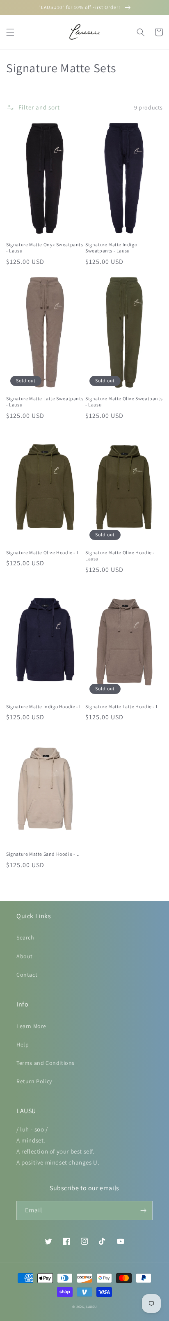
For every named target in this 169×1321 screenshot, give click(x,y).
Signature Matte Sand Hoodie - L (42, 854)
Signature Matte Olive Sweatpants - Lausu (123, 401)
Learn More (31, 1026)
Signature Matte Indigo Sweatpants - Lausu (111, 247)
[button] (10, 32)
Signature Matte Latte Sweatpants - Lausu (44, 401)
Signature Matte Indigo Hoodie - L (44, 706)
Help (22, 1044)
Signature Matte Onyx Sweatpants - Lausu (44, 247)
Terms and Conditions (45, 1063)
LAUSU (91, 1306)
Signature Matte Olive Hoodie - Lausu (120, 555)
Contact (26, 974)
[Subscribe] (143, 1210)
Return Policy (34, 1081)
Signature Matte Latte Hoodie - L (121, 706)
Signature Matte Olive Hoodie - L (42, 552)
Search (25, 937)
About (24, 956)
